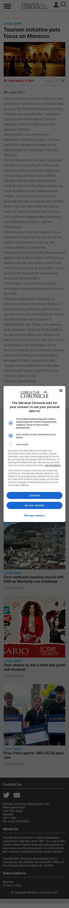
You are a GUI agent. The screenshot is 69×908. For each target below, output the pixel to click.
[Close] (61, 390)
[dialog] (34, 454)
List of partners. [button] (53, 465)
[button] (34, 444)
